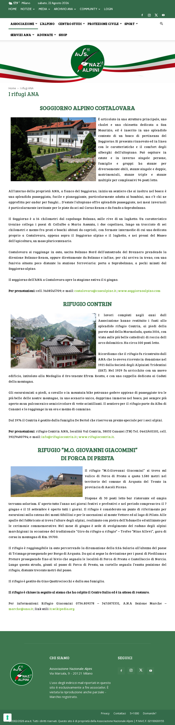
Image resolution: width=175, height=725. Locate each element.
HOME (13, 9)
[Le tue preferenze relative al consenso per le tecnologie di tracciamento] (7, 718)
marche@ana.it (21, 609)
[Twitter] (156, 15)
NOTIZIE (26, 9)
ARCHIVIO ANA (63, 9)
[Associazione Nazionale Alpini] (87, 61)
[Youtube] (163, 15)
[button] (161, 24)
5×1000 (134, 713)
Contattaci (120, 713)
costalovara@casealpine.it (95, 291)
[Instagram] (149, 15)
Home (12, 88)
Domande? (149, 713)
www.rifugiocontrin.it (96, 437)
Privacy (105, 713)
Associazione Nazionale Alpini (71, 668)
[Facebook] (142, 15)
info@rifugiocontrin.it (59, 437)
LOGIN (108, 9)
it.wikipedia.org (61, 609)
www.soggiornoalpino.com (139, 291)
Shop (63, 35)
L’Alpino (47, 24)
